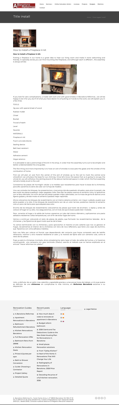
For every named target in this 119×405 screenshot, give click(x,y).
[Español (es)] (62, 314)
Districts (100, 4)
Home (42, 4)
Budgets (92, 4)
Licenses (76, 4)
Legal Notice (91, 309)
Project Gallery (21, 373)
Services (48, 4)
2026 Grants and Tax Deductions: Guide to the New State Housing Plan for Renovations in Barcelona (47, 335)
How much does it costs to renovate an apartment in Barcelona (47, 316)
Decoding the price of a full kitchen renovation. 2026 (47, 377)
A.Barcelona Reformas (24, 314)
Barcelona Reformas (86, 97)
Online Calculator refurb (63, 4)
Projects (84, 4)
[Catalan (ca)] (62, 318)
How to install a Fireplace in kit (29, 50)
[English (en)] (62, 321)
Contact (42, 8)
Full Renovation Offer (24, 337)
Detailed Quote (21, 377)
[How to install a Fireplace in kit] (24, 39)
